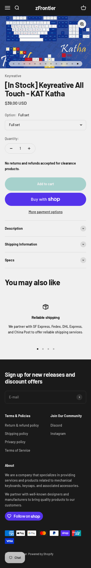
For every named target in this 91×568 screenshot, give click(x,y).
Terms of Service (17, 450)
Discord (56, 425)
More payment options (46, 212)
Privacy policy (15, 442)
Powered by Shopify (40, 554)
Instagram (58, 433)
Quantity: (12, 139)
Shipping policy (16, 433)
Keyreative (13, 76)
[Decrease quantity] (11, 148)
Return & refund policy (22, 425)
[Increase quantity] (29, 148)
